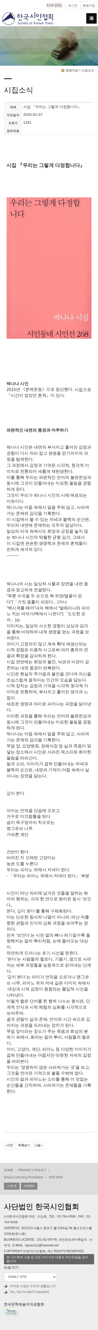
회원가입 (89, 5)
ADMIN (29, 1186)
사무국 (11, 1186)
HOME (8, 1170)
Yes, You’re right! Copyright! (29, 1292)
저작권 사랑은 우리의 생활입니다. (33, 1286)
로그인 (73, 5)
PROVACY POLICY (32, 1170)
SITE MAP (56, 1177)
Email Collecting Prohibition (23, 1177)
